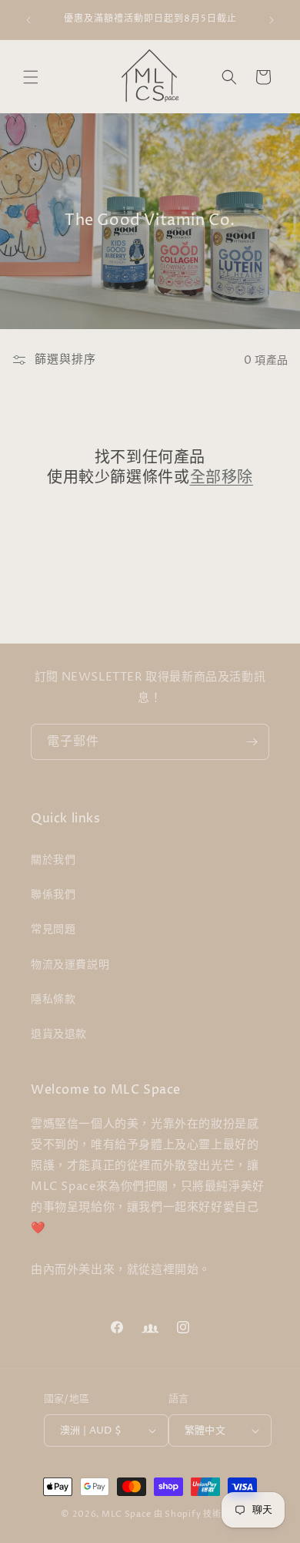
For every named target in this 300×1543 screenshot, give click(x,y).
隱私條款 (53, 999)
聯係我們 (53, 894)
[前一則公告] (28, 20)
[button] (31, 77)
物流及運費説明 (70, 964)
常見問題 (53, 929)
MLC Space (127, 1514)
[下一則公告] (271, 20)
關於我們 (53, 859)
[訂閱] (251, 742)
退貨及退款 (59, 1034)
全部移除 (221, 479)
